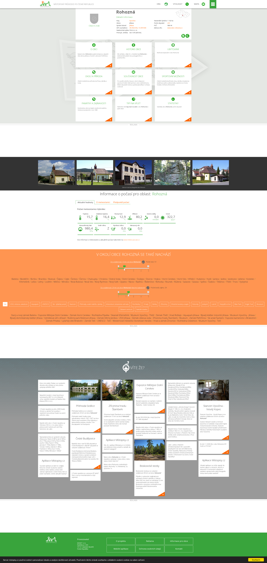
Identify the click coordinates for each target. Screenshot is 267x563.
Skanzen (73, 304)
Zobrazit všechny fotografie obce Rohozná (133, 187)
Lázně (214, 304)
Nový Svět (113, 281)
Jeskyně (205, 304)
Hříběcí (191, 279)
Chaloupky (93, 279)
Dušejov (140, 279)
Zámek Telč (89, 320)
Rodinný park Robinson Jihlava (81, 318)
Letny (40, 281)
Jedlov (223, 279)
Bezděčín (24, 279)
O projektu (121, 541)
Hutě (209, 279)
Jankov (216, 279)
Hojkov (157, 279)
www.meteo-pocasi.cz (131, 240)
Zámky (154, 304)
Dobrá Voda (114, 279)
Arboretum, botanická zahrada (117, 304)
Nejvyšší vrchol (225, 304)
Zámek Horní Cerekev (80, 315)
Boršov (34, 279)
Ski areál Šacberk (216, 318)
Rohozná (125, 12)
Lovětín (48, 281)
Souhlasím (256, 559)
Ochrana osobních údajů (150, 548)
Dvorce (149, 279)
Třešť (228, 281)
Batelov (15, 279)
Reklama (150, 541)
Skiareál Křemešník (120, 315)
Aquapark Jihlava (191, 315)
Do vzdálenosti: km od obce (125, 262)
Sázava (195, 281)
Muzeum (260, 304)
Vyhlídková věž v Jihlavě (55, 318)
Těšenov (220, 281)
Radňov (139, 281)
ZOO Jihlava (124, 318)
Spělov (203, 281)
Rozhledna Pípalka (100, 315)
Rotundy (195, 304)
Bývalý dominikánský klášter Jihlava (26, 318)
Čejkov (60, 279)
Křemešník (24, 281)
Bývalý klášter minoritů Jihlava (214, 315)
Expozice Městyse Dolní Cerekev (53, 315)
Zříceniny (164, 304)
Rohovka (160, 281)
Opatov (123, 281)
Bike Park (237, 304)
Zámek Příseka (53, 320)
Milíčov (57, 281)
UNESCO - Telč (104, 320)
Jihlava (131, 25)
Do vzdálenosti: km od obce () (122, 288)
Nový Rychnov (101, 281)
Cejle (67, 279)
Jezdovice (232, 279)
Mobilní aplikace (121, 548)
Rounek (168, 281)
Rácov (131, 281)
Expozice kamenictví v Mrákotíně (240, 318)
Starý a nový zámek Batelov (24, 315)
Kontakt (179, 548)
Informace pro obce (179, 541)
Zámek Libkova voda (141, 318)
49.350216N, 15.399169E (137, 28)
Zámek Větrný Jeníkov (107, 318)
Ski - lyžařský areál (59, 304)
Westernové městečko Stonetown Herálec (132, 320)
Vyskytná (243, 281)
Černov (82, 279)
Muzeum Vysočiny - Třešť (142, 315)
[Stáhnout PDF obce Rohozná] (183, 36)
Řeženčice (149, 281)
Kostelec (250, 279)
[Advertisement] (133, 141)
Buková (51, 279)
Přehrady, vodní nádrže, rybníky (91, 304)
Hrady (146, 304)
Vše (5, 304)
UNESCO (45, 304)
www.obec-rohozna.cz (174, 28)
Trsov (235, 281)
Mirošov (65, 281)
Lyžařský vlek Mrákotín (72, 320)
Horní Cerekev (168, 279)
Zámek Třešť (162, 315)
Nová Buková (77, 281)
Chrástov (103, 279)
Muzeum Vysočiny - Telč (210, 320)
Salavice (186, 281)
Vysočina (132, 21)
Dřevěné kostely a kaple (180, 304)
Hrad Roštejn (175, 315)
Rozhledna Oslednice (187, 320)
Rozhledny (136, 304)
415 (168, 23)
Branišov (43, 279)
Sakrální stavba (141, 309)
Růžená (177, 281)
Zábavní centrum (126, 309)
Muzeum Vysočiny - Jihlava (242, 315)
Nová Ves (88, 281)
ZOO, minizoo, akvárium (19, 304)
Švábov (211, 281)
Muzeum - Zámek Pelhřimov (192, 318)
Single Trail (249, 304)
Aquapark (34, 304)
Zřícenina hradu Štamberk (165, 318)
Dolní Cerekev (128, 279)
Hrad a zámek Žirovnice (165, 320)
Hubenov (200, 279)
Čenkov (74, 279)
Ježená (241, 279)
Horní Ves (181, 279)
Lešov (33, 281)
